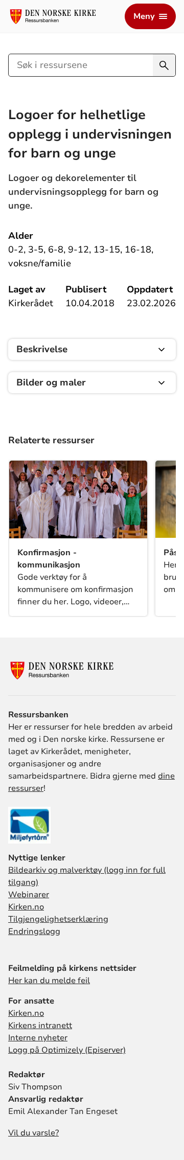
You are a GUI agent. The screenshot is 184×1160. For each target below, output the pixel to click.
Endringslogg (34, 931)
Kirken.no (26, 907)
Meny (144, 16)
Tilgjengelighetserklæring (58, 919)
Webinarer (28, 894)
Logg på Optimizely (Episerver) (67, 1050)
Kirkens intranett (40, 1025)
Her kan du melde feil (49, 980)
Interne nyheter (37, 1037)
